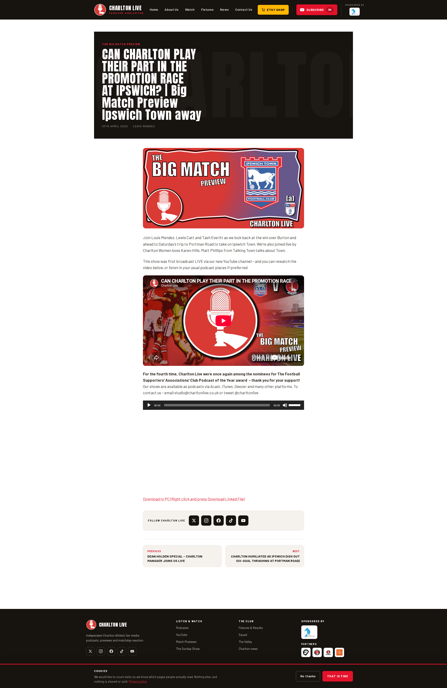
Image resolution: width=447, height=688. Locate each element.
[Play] (149, 405)
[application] (223, 405)
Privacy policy (138, 681)
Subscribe (319, 10)
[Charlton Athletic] (317, 652)
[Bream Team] (339, 652)
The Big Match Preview (121, 44)
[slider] (295, 405)
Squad (243, 635)
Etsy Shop (276, 10)
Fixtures (207, 9)
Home (154, 9)
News (224, 9)
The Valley (245, 642)
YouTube (181, 635)
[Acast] (306, 652)
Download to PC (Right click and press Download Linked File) (194, 499)
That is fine (337, 676)
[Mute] (285, 405)
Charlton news (248, 649)
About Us (171, 9)
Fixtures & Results (251, 628)
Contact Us (243, 9)
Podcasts (182, 628)
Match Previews (186, 642)
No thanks (308, 676)
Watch (190, 9)
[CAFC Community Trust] (328, 652)
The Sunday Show (188, 649)
